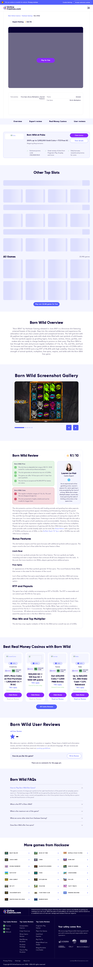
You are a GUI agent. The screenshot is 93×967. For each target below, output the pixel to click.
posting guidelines (43, 748)
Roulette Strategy (22, 946)
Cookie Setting (67, 2)
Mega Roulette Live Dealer (41, 949)
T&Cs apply (13, 687)
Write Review (74, 756)
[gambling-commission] (61, 946)
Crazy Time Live (25, 931)
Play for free (45, 60)
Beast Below (59, 528)
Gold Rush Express (39, 935)
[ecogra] (63, 941)
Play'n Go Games (41, 931)
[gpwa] (83, 941)
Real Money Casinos (58, 121)
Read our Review (58, 699)
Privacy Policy (7, 960)
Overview (17, 121)
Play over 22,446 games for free (46, 304)
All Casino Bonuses (46, 706)
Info (14, 663)
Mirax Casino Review (24, 935)
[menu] (88, 8)
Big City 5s (39, 939)
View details (79, 141)
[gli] (71, 947)
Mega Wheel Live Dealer (41, 943)
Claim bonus (79, 135)
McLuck (8, 932)
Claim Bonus (13, 695)
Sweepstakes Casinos (24, 927)
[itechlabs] (74, 941)
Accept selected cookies (82, 2)
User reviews (79, 121)
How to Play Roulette (24, 951)
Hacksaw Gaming (27, 15)
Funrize (8, 925)
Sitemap (18, 960)
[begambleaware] (83, 946)
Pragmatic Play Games (41, 927)
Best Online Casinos (14, 15)
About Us (26, 960)
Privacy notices (33, 2)
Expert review (35, 121)
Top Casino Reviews (10, 922)
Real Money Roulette (23, 940)
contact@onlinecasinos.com (79, 960)
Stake (8, 929)
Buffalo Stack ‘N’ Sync (51, 531)
